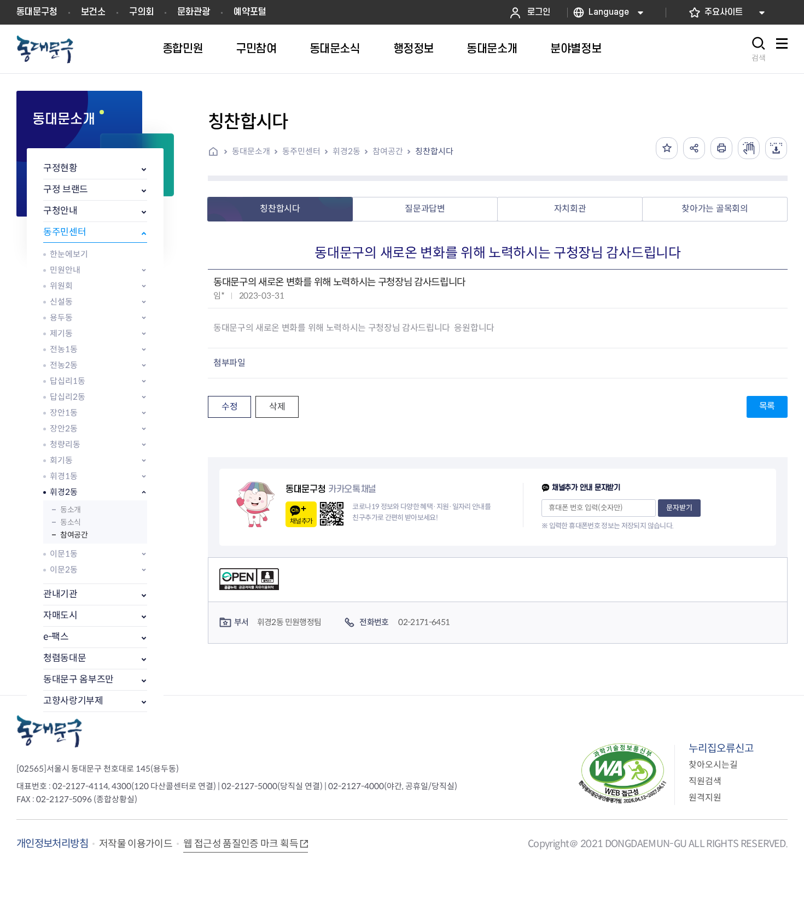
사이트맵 (781, 49)
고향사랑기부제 (73, 701)
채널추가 (301, 521)
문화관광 (193, 12)
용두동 (61, 317)
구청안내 (60, 211)
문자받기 (679, 507)
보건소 (93, 12)
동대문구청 (36, 12)
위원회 (61, 286)
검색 (758, 58)
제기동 (61, 333)
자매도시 (60, 615)
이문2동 (64, 569)
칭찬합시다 (434, 151)
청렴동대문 (64, 658)
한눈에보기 (69, 254)
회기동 (61, 460)
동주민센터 (64, 232)
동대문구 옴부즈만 (78, 679)
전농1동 (64, 349)
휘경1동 (64, 476)
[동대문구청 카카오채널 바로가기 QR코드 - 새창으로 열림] (331, 513)
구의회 (141, 12)
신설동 (61, 301)
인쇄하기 (721, 148)
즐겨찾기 (667, 148)
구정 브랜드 (65, 189)
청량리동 (65, 444)
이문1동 (64, 554)
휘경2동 (64, 492)
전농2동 (64, 365)
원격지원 (705, 797)
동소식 (70, 522)
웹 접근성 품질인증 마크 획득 (240, 844)
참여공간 (74, 534)
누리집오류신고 (721, 748)
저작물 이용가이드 (135, 844)
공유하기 (694, 148)
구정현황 (60, 168)
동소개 (70, 509)
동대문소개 (251, 151)
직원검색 (705, 781)
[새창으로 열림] (749, 148)
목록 (767, 406)
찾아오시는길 (713, 765)
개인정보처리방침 (52, 843)
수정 (229, 406)
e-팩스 (56, 637)
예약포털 (250, 12)
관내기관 (60, 594)
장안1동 (64, 412)
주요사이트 (723, 12)
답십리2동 (67, 397)
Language (609, 12)
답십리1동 (67, 381)
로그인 (538, 12)
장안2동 (64, 428)
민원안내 (65, 270)
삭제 (277, 406)
